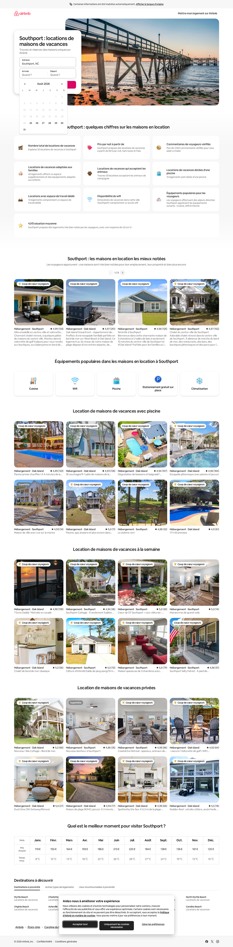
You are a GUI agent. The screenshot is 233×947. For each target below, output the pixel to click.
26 (37, 123)
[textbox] (33, 75)
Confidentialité (44, 941)
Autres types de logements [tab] (59, 887)
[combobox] (48, 64)
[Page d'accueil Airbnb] (22, 13)
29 (56, 123)
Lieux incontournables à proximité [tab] (97, 887)
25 (30, 123)
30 (62, 123)
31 (24, 129)
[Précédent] (110, 272)
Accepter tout (80, 924)
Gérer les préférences (153, 924)
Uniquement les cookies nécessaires (116, 926)
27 (43, 123)
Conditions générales (66, 941)
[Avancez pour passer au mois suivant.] (62, 84)
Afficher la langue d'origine (150, 4)
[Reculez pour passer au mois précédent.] (25, 84)
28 (49, 123)
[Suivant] (122, 272)
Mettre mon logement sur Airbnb (197, 13)
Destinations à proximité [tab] (27, 887)
